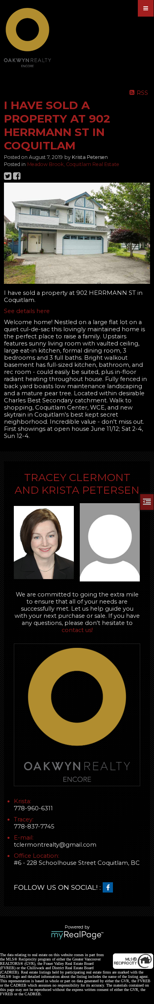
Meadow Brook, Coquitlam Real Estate (73, 164)
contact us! (77, 630)
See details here (27, 311)
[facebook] (110, 887)
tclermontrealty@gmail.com (55, 844)
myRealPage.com (77, 935)
